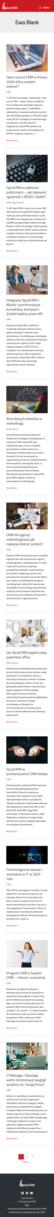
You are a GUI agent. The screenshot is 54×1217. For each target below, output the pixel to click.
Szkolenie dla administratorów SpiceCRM (27, 1208)
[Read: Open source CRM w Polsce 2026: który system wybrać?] (27, 57)
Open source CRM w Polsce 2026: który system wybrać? (26, 81)
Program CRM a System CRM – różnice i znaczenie (25, 975)
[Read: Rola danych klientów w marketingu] (27, 399)
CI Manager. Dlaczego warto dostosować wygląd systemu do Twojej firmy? (26, 1080)
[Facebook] (22, 1193)
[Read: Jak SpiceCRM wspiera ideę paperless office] (27, 633)
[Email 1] (31, 1193)
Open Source (18, 202)
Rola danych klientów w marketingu (24, 421)
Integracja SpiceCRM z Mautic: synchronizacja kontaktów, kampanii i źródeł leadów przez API (24, 306)
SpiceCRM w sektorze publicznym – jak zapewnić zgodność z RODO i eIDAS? (26, 192)
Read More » (12, 140)
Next (27, 1162)
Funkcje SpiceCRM (27, 1201)
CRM (8, 92)
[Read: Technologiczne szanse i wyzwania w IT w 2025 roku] (27, 854)
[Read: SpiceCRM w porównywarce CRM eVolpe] (27, 749)
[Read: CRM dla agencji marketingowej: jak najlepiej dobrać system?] (27, 515)
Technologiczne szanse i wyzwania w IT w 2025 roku (24, 874)
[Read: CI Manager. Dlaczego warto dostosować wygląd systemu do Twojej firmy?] (27, 1056)
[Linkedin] (27, 1193)
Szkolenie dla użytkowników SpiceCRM (27, 1212)
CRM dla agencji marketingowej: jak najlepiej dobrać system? (24, 539)
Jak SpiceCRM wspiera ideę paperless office (26, 655)
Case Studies (27, 1198)
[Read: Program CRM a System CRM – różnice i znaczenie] (27, 953)
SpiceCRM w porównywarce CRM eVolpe (27, 771)
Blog (27, 1205)
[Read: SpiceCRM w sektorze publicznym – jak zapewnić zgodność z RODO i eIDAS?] (27, 168)
